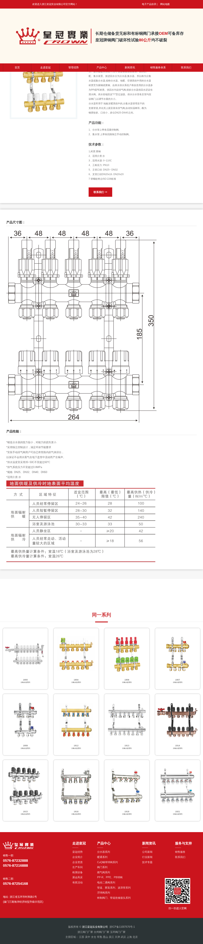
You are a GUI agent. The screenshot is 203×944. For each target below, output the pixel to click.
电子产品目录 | (149, 4)
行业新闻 (147, 857)
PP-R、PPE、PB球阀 (110, 877)
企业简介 (77, 857)
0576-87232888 (15, 861)
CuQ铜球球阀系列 (107, 862)
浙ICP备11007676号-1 (122, 926)
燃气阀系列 (103, 872)
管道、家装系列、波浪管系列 (114, 887)
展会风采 (77, 877)
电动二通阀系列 (106, 882)
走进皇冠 (45, 67)
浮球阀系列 (103, 892)
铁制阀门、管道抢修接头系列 (114, 897)
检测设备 (77, 872)
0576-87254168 (15, 884)
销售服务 (180, 851)
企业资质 (77, 862)
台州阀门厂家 (101, 931)
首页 (17, 67)
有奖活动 (77, 882)
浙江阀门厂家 (85, 931)
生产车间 (77, 867)
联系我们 (99, 192)
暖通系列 (102, 857)
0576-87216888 (15, 865)
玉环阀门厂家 (117, 931)
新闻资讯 (130, 67)
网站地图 (165, 4)
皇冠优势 (77, 851)
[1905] (43, 85)
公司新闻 (147, 851)
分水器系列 (103, 851)
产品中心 (102, 67)
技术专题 (147, 862)
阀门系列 (102, 867)
